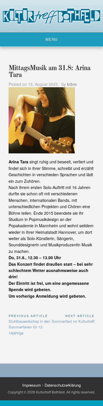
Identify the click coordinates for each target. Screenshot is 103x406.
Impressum (31, 385)
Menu (51, 39)
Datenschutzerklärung (63, 385)
